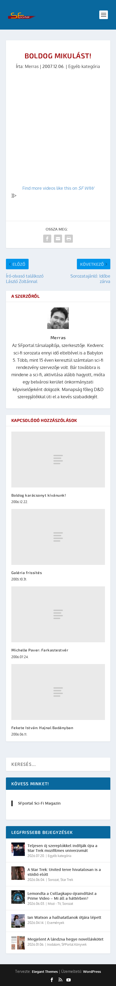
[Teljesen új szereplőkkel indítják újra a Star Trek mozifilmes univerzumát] (18, 849)
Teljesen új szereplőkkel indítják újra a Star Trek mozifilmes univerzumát (62, 848)
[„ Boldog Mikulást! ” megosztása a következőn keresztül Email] (58, 238)
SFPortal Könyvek (74, 944)
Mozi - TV (54, 904)
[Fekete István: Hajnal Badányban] (58, 692)
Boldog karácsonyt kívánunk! (38, 495)
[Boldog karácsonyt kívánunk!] (58, 459)
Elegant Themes (45, 971)
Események (55, 923)
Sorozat (53, 880)
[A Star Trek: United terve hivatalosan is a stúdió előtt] (18, 873)
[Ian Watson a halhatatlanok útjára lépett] (18, 921)
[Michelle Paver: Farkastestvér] (58, 614)
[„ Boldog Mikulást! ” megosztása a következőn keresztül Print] (68, 238)
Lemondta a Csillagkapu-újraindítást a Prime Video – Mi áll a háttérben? (62, 896)
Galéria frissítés (26, 572)
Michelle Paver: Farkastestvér (40, 650)
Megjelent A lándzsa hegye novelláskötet (65, 939)
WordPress (92, 971)
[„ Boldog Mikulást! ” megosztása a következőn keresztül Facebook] (47, 238)
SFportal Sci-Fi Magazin (39, 803)
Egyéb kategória (84, 66)
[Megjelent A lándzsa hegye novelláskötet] (18, 942)
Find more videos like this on (58, 188)
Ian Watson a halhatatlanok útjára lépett (64, 917)
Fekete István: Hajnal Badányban (42, 727)
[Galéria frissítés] (58, 537)
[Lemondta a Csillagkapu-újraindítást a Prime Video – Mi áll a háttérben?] (18, 897)
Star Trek (66, 880)
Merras (32, 66)
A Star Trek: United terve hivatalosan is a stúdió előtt (64, 872)
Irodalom (53, 944)
